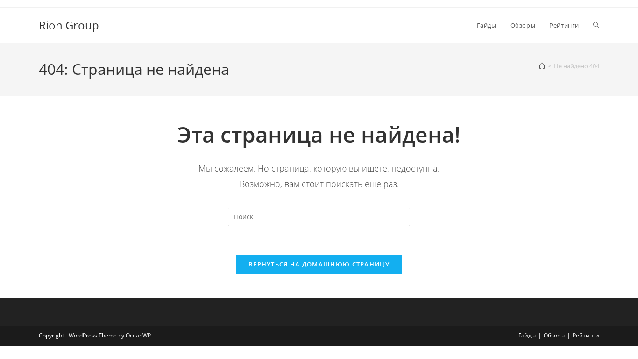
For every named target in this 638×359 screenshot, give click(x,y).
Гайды (527, 335)
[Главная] (542, 66)
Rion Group (69, 25)
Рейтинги (586, 335)
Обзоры (554, 335)
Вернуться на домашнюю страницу (319, 264)
